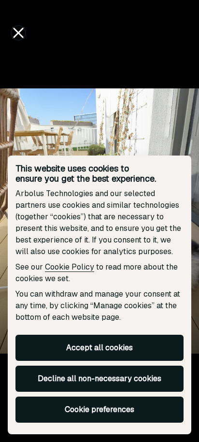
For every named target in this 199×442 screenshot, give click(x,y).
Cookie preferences (99, 409)
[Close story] (18, 33)
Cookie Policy (69, 267)
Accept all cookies (99, 347)
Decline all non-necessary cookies (99, 378)
